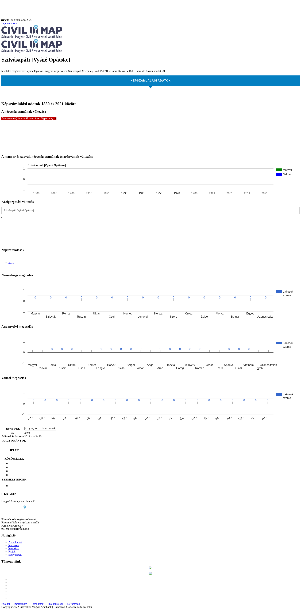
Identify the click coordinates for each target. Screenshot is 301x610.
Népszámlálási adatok (150, 80)
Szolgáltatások (55, 603)
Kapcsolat (13, 545)
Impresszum (20, 603)
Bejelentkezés (9, 23)
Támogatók (37, 603)
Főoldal (5, 603)
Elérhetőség (73, 603)
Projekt (12, 551)
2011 (11, 262)
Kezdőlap (13, 548)
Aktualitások (15, 542)
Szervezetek (15, 554)
